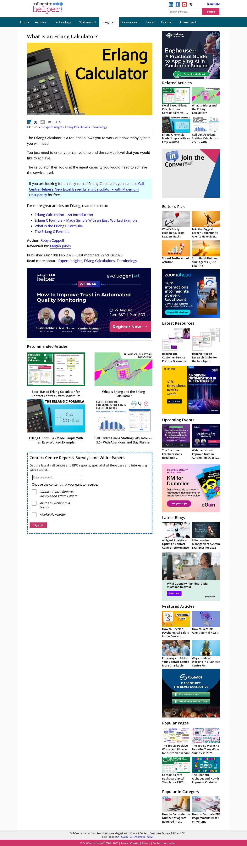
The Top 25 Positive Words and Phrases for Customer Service (176, 749)
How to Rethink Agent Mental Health (205, 630)
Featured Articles (178, 606)
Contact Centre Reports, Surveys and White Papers (77, 457)
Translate (213, 4)
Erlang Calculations (77, 127)
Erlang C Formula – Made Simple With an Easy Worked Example (86, 220)
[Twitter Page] (191, 5)
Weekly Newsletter (52, 514)
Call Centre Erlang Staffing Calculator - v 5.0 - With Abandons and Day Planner (123, 440)
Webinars (86, 22)
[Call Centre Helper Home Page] (48, 14)
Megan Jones (60, 246)
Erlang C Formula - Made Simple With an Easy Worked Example (56, 440)
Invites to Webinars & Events (54, 505)
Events (166, 22)
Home (25, 22)
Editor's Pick (173, 206)
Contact (157, 843)
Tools (149, 22)
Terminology (99, 127)
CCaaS (124, 836)
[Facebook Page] (178, 5)
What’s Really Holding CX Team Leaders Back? (173, 232)
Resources (129, 22)
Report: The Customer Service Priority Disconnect (175, 357)
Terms (124, 843)
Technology (62, 22)
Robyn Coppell (52, 240)
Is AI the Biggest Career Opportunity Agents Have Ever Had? (205, 234)
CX (117, 836)
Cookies (134, 843)
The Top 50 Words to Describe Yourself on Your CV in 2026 (205, 749)
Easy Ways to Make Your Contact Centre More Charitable (175, 661)
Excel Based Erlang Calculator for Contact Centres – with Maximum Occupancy (56, 396)
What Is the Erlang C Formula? (59, 226)
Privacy (146, 843)
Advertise (186, 22)
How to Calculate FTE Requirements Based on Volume (206, 817)
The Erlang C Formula (52, 231)
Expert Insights (54, 127)
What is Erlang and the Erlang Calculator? (123, 394)
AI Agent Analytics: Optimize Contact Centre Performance (175, 543)
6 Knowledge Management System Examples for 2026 (206, 543)
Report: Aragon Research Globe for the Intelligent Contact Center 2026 (205, 359)
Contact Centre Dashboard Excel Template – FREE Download (173, 780)
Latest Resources (178, 323)
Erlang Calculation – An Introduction (64, 214)
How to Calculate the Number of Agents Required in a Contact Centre (176, 819)
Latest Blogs (173, 517)
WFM (150, 836)
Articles (40, 22)
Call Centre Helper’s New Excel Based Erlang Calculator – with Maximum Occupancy (86, 189)
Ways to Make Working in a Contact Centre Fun (206, 661)
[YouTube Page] (184, 5)
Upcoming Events (178, 419)
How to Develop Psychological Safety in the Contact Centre (175, 634)
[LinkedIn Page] (171, 5)
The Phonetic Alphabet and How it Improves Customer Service (205, 780)
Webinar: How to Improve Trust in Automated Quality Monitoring (204, 456)
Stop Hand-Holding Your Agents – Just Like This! (204, 261)
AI (131, 836)
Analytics (139, 836)
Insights (107, 22)
